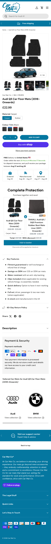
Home (4, 30)
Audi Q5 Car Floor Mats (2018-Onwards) (22, 30)
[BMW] (36, 400)
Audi (12, 413)
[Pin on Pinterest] (20, 316)
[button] (42, 7)
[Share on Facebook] (15, 316)
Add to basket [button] (25, 242)
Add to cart (34, 137)
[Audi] (12, 400)
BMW (36, 413)
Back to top (25, 445)
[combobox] (25, 16)
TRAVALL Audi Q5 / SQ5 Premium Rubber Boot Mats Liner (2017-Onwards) (36, 225)
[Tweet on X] (10, 316)
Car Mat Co (6, 95)
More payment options (25, 150)
